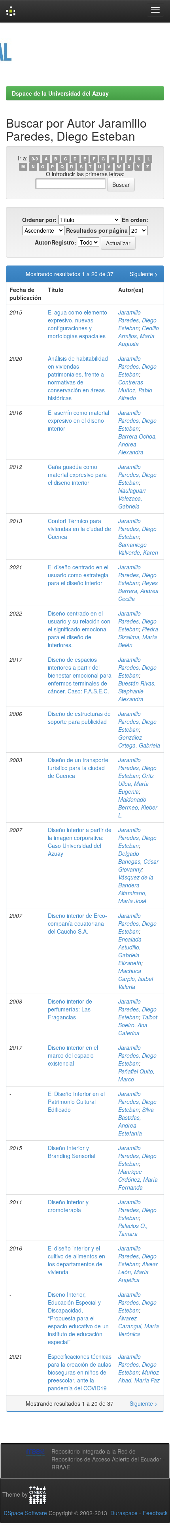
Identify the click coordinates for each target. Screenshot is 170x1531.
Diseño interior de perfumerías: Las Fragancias (70, 1009)
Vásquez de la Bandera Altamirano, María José (135, 889)
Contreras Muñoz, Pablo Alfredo (135, 390)
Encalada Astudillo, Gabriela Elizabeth (130, 951)
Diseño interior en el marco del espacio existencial (73, 1055)
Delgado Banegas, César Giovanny (138, 861)
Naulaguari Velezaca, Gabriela (131, 498)
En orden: (135, 220)
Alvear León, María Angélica (138, 1272)
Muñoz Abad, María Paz (139, 1376)
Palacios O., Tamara (133, 1229)
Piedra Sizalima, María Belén (138, 637)
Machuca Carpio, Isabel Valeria (135, 979)
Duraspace (124, 1513)
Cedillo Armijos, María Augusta (138, 336)
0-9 (35, 159)
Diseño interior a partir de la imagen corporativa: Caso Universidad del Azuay (79, 841)
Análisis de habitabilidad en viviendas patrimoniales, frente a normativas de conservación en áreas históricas (78, 378)
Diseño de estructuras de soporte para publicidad (79, 717)
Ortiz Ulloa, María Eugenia (136, 783)
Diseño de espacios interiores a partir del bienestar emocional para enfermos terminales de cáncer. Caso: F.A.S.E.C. (79, 675)
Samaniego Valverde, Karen (138, 548)
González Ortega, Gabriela (139, 741)
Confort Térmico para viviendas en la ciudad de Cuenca (79, 528)
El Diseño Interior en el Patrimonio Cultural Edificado (76, 1101)
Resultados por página (97, 230)
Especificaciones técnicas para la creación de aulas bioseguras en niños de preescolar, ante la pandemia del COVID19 (79, 1372)
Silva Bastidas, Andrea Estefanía (136, 1121)
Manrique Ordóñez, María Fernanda (138, 1179)
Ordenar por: (39, 220)
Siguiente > (144, 274)
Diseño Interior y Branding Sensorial (71, 1152)
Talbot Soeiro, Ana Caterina (137, 1025)
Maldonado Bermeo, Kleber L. (137, 807)
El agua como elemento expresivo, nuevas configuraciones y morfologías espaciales (77, 324)
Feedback (155, 1513)
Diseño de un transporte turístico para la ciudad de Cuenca (78, 768)
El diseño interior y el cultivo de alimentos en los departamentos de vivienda (76, 1260)
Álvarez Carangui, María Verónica (138, 1326)
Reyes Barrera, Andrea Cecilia (138, 591)
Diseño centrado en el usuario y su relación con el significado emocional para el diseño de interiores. (79, 629)
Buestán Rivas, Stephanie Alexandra (137, 691)
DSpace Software (25, 1513)
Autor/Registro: (55, 242)
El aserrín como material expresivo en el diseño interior (78, 420)
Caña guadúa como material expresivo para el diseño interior (77, 474)
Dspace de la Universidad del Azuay (60, 93)
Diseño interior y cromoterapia (68, 1206)
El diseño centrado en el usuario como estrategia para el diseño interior (78, 575)
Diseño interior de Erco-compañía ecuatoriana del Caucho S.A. (77, 923)
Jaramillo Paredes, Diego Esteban (137, 320)
